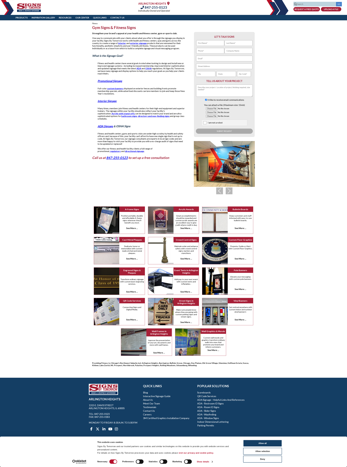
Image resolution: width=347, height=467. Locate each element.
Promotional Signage (110, 81)
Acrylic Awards (186, 209)
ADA (138, 68)
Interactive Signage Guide (157, 396)
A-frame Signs (132, 209)
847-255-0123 (155, 7)
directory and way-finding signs (154, 116)
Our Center (82, 17)
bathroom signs (129, 116)
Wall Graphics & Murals (213, 331)
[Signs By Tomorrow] (29, 11)
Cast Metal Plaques (132, 239)
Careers (147, 414)
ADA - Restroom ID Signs (210, 403)
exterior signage (138, 43)
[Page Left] (219, 191)
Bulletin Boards (240, 209)
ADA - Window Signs (208, 418)
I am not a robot (215, 122)
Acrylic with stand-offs (123, 113)
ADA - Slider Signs (206, 410)
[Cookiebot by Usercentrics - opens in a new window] (79, 462)
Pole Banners (240, 270)
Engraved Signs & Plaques (132, 271)
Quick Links (100, 17)
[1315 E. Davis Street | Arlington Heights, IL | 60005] (168, 3)
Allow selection (262, 451)
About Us (148, 399)
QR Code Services (132, 300)
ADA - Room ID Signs (208, 407)
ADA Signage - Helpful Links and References (221, 399)
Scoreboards (204, 392)
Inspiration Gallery (43, 17)
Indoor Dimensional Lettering (213, 421)
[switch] (140, 461)
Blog (145, 392)
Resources (65, 17)
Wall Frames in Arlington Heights (159, 332)
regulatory (115, 151)
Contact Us (117, 17)
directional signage (134, 151)
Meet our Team (151, 403)
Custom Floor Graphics (240, 239)
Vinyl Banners (240, 300)
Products (22, 17)
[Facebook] (91, 429)
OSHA (148, 68)
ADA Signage (105, 126)
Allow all (262, 443)
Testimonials (149, 407)
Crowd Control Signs (186, 239)
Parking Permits (205, 425)
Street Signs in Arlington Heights (186, 302)
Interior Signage (107, 101)
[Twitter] (97, 429)
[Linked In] (103, 429)
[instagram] (116, 429)
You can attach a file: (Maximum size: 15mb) (224, 105)
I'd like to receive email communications (225, 99)
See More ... (132, 228)
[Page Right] (229, 191)
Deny (262, 459)
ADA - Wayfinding (206, 414)
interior (122, 43)
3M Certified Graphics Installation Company (166, 418)
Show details (203, 461)
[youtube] (110, 429)
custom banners (115, 88)
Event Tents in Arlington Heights (186, 271)
